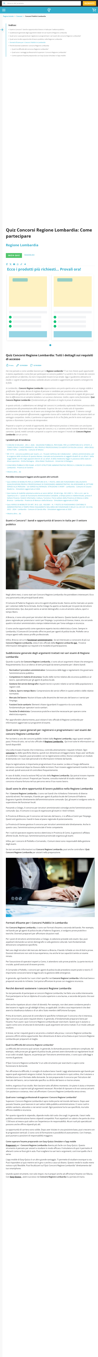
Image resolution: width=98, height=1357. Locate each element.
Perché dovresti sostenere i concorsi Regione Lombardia (29, 46)
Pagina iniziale (8, 16)
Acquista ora (29, 254)
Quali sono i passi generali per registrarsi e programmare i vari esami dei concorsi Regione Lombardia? (45, 36)
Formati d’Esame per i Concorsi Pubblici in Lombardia (27, 42)
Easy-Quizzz (16, 1177)
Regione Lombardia (54, 741)
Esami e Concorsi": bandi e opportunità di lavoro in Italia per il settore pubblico (37, 30)
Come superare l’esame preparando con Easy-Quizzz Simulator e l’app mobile (39, 56)
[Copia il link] (21, 264)
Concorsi (19, 16)
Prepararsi (11, 1145)
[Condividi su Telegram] (25, 264)
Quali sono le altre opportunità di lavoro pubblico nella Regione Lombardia (36, 39)
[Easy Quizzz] (49, 10)
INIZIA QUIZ (14, 255)
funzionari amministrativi (40, 640)
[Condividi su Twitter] (10, 264)
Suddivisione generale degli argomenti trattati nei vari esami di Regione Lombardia (38, 33)
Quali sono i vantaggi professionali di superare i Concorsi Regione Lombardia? (39, 52)
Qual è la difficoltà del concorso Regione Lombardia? (30, 49)
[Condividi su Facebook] (7, 264)
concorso (10, 753)
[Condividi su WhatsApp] (18, 264)
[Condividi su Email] (14, 264)
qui (75, 643)
